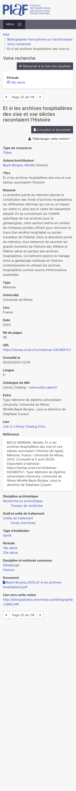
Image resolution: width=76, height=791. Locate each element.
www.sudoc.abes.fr (43, 387)
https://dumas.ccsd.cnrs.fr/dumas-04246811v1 (37, 350)
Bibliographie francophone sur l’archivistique (39, 39)
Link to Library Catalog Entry (24, 426)
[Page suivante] (40, 97)
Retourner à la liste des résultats (46, 66)
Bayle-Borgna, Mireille (19, 165)
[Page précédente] (6, 97)
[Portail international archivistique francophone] (38, 10)
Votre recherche (19, 44)
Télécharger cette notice (49, 139)
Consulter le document (53, 130)
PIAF (6, 35)
